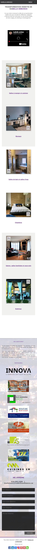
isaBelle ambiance (6, 2)
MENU (30, 2)
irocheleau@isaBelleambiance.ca (18, 483)
